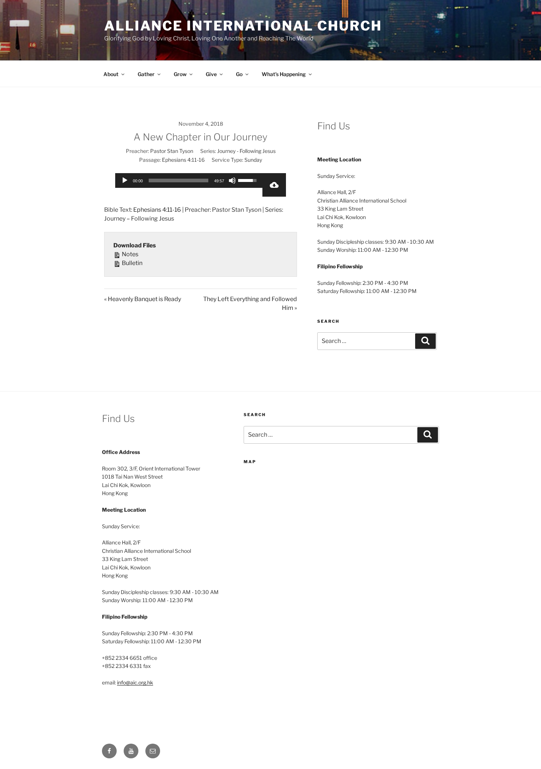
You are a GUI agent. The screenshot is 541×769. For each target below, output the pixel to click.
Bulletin (131, 263)
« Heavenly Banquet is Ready (142, 299)
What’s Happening (284, 74)
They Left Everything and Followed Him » (250, 303)
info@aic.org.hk (135, 682)
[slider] (178, 180)
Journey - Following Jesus (246, 151)
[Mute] (232, 180)
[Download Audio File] (274, 185)
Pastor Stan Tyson (171, 151)
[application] (188, 180)
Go (239, 74)
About (111, 74)
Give (211, 74)
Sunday (253, 160)
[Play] (124, 180)
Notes (129, 254)
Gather (146, 74)
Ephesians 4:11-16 (183, 160)
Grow (180, 74)
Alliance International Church (243, 26)
